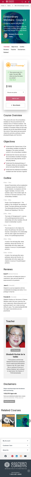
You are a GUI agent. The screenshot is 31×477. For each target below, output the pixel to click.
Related (6, 52)
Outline (22, 47)
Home (2, 5)
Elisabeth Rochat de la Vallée (16, 35)
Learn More (8, 420)
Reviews (6, 49)
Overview (6, 47)
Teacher (13, 49)
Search (22, 2)
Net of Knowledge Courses (22, 5)
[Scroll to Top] (28, 470)
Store (9, 5)
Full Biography (15, 350)
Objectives (14, 47)
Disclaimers (21, 49)
